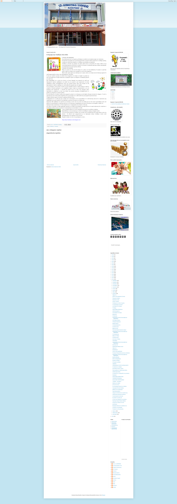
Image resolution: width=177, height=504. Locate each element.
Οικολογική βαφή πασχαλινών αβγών (119, 329)
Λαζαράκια (114, 363)
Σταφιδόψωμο (115, 349)
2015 (113, 272)
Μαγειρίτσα (114, 314)
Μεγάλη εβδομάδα (115, 357)
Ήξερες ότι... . (114, 294)
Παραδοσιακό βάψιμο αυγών (117, 346)
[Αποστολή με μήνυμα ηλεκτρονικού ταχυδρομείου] (65, 124)
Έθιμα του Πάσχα (115, 335)
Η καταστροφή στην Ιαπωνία (117, 396)
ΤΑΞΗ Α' (113, 91)
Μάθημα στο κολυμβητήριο (117, 389)
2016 (113, 271)
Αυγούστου (115, 287)
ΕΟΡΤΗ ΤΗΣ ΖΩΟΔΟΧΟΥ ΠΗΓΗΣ (118, 296)
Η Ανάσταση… (115, 316)
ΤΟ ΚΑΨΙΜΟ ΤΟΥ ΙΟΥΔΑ (117, 312)
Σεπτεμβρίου (115, 285)
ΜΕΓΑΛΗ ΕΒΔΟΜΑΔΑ (116, 358)
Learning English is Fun (117, 465)
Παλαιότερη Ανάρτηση (102, 164)
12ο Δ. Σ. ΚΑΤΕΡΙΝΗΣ (117, 463)
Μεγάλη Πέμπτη (115, 323)
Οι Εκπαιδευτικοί (115, 425)
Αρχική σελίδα (75, 164)
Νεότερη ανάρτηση (50, 164)
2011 (113, 279)
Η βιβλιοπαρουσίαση (116, 371)
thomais (114, 487)
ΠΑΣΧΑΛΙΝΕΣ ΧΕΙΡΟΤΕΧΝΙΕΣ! (118, 379)
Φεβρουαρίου (115, 412)
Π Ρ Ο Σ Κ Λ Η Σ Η (115, 384)
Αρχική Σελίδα (114, 421)
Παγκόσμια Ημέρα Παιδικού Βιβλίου (119, 400)
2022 (113, 261)
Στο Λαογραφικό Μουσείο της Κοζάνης (119, 386)
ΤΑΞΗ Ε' (113, 97)
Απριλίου (114, 293)
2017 (113, 269)
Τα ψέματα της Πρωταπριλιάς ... (118, 409)
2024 (113, 258)
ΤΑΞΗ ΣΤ (113, 98)
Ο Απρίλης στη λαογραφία (117, 407)
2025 (113, 256)
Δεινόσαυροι (114, 404)
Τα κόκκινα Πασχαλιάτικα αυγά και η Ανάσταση (121, 352)
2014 (113, 274)
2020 (113, 264)
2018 (113, 267)
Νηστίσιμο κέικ (115, 344)
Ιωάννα (114, 476)
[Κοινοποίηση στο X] (67, 124)
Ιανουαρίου (115, 414)
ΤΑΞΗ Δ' (113, 96)
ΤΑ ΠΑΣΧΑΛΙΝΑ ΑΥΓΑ (116, 325)
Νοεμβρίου (115, 282)
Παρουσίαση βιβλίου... (116, 391)
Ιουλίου (114, 288)
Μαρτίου (114, 411)
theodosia (115, 485)
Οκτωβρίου (115, 283)
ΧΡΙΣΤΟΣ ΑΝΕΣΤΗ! (116, 311)
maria (114, 481)
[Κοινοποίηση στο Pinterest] (70, 124)
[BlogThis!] (66, 124)
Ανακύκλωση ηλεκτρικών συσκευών (119, 394)
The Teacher (115, 469)
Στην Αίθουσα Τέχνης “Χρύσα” (117, 368)
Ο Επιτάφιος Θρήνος (116, 320)
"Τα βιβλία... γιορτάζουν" (116, 381)
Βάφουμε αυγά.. (115, 328)
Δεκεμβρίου (115, 280)
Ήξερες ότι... (114, 348)
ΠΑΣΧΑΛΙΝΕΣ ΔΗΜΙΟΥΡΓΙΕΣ (117, 376)
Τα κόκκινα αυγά (115, 326)
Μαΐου (114, 291)
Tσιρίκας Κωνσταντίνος (117, 467)
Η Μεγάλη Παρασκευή (116, 321)
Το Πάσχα (114, 307)
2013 (113, 275)
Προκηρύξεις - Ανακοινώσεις (114, 423)
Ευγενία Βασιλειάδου (117, 474)
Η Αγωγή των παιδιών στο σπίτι (118, 402)
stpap (114, 483)
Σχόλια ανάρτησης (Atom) (56, 166)
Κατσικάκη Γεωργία (116, 478)
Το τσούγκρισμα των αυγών (117, 304)
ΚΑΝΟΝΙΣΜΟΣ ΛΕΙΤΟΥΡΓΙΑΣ (114, 429)
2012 (113, 277)
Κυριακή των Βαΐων (116, 360)
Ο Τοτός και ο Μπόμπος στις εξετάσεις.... (119, 399)
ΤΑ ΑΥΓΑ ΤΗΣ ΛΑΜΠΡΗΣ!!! (117, 351)
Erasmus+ (113, 426)
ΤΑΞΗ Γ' (113, 94)
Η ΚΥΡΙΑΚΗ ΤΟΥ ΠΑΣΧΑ (117, 306)
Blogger (103, 495)
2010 (113, 416)
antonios (114, 480)
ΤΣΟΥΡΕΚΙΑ (114, 340)
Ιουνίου (114, 290)
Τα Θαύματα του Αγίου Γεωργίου (118, 303)
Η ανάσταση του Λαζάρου (117, 366)
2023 (113, 259)
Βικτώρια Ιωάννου (116, 472)
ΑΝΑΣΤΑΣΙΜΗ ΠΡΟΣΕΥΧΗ (117, 309)
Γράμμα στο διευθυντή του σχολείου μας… (120, 392)
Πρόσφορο (114, 375)
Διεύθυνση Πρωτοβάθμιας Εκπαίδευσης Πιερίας (120, 103)
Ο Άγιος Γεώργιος (115, 301)
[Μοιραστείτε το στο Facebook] (69, 124)
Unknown (115, 471)
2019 (113, 266)
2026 (113, 254)
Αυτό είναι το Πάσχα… (116, 339)
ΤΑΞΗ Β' (113, 93)
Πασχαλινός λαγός (115, 299)
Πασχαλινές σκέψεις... (116, 298)
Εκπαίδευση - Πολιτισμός (54, 126)
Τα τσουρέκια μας (115, 334)
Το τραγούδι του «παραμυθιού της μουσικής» (120, 373)
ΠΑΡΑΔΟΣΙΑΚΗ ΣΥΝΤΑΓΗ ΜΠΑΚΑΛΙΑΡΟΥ (120, 365)
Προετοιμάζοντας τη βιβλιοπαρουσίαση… (120, 370)
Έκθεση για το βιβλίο (116, 383)
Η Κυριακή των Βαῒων (116, 362)
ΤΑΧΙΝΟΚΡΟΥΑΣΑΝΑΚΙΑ (117, 378)
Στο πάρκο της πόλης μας (117, 397)
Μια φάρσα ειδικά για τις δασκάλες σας (119, 405)
